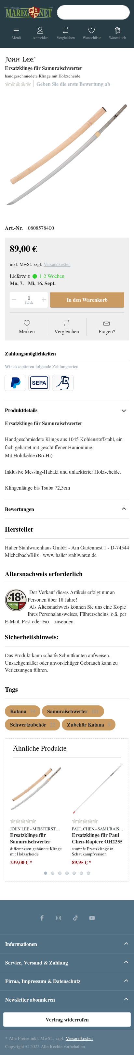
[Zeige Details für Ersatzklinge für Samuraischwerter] (36, 788)
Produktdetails (21, 410)
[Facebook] (42, 917)
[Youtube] (92, 917)
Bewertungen (19, 509)
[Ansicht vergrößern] (67, 155)
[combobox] (93, 12)
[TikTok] (75, 917)
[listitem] (67, 155)
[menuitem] (22, 711)
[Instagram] (58, 917)
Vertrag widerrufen (67, 1019)
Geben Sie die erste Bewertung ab (73, 84)
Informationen (21, 944)
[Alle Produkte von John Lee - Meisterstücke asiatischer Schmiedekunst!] (20, 59)
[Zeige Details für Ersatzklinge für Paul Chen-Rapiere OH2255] (98, 788)
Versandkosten (57, 264)
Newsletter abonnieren (30, 999)
